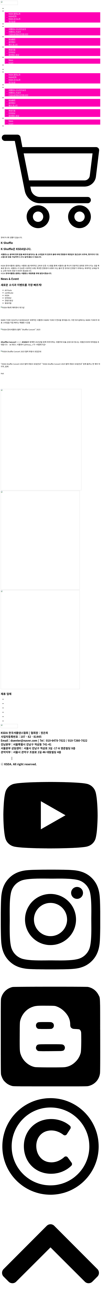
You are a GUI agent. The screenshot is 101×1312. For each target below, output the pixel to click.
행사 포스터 (13, 44)
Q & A (11, 62)
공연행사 (12, 42)
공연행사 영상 (14, 54)
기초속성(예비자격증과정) (18, 34)
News (7, 57)
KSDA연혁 (12, 16)
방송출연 (12, 39)
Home (7, 8)
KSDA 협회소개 (14, 13)
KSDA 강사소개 (14, 18)
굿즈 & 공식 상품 (10, 385)
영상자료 (8, 47)
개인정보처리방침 (23, 758)
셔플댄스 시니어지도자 (17, 29)
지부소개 (8, 24)
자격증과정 (9, 26)
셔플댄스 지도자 (15, 31)
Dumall (8, 65)
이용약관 (6, 758)
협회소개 (8, 11)
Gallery (7, 36)
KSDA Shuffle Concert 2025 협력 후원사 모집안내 (40, 357)
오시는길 (12, 21)
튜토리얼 (12, 49)
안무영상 (12, 52)
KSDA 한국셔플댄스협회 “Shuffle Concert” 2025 (40, 335)
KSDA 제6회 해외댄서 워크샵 (22, 313)
